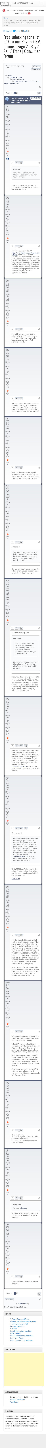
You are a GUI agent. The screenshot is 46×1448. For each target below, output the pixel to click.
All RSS (10, 1299)
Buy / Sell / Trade (18, 79)
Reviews (13, 1329)
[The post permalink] (17, 162)
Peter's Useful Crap (17, 1400)
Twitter (17, 31)
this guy (24, 1208)
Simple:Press (22, 1303)
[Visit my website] (7, 159)
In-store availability (17, 1326)
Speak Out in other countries (20, 1331)
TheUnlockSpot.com (19, 766)
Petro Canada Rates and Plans (21, 1341)
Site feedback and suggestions (21, 1336)
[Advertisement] (24, 1369)
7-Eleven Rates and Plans (19, 1319)
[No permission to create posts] (39, 93)
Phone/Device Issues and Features (23, 1321)
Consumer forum (16, 77)
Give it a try (16, 879)
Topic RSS (36, 98)
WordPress (14, 1402)
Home (6, 18)
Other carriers (15, 1333)
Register (37, 69)
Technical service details (19, 1324)
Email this (26, 31)
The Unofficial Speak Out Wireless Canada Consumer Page (16, 4)
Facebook (9, 31)
